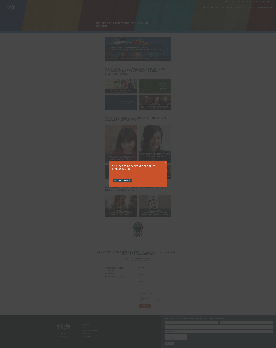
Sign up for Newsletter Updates (122, 180)
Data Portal (157, 176)
